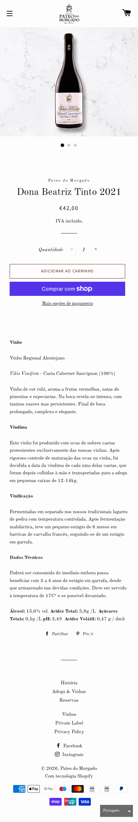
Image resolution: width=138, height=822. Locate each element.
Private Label (69, 723)
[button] (116, 811)
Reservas (69, 700)
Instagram (72, 755)
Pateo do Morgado (78, 768)
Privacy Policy (69, 732)
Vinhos (69, 714)
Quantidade (51, 250)
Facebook (72, 746)
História (69, 683)
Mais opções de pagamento (67, 303)
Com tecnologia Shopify (69, 776)
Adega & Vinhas (69, 692)
